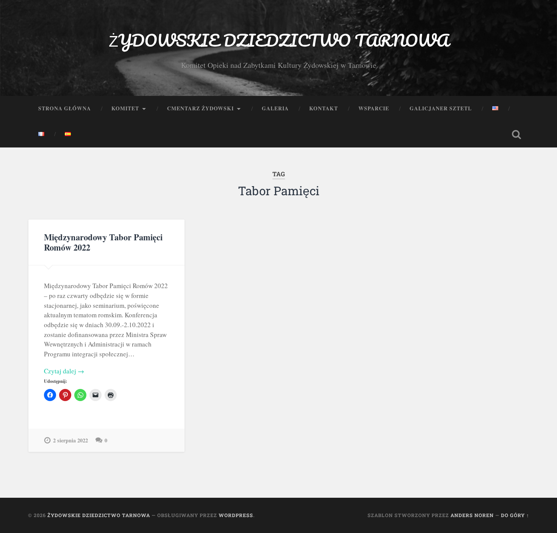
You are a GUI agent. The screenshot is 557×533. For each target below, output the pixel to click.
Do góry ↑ (515, 515)
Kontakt (323, 108)
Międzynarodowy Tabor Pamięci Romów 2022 (103, 242)
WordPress (236, 515)
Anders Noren (472, 515)
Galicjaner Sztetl (441, 108)
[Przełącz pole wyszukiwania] (516, 134)
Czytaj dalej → (64, 371)
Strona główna (64, 108)
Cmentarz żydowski (200, 108)
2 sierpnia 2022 (70, 440)
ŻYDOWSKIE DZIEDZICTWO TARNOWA (279, 40)
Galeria (275, 108)
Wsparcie (373, 108)
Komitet (125, 108)
